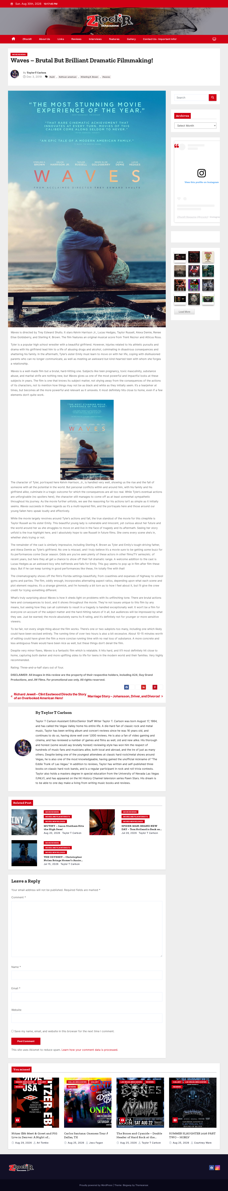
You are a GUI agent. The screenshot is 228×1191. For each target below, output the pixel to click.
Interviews (95, 39)
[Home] (13, 39)
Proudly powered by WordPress (96, 1185)
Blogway (127, 1185)
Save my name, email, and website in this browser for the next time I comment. (64, 1031)
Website (16, 1009)
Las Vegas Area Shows (131, 1082)
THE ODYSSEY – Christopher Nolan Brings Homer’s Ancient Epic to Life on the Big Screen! (64, 860)
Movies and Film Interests (57, 817)
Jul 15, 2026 (51, 864)
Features (114, 39)
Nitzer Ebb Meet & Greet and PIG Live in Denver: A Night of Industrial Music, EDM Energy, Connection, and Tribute (34, 1139)
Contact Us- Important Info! (160, 39)
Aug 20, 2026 (52, 832)
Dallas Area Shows (77, 1082)
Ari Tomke (42, 1142)
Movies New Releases (55, 821)
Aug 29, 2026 (24, 1142)
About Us (44, 39)
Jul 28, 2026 (129, 832)
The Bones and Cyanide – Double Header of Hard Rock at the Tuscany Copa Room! (139, 1137)
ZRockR (27, 39)
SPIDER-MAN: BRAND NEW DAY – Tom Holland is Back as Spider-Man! (141, 829)
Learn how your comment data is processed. (90, 1049)
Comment (18, 897)
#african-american (67, 77)
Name (16, 967)
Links (61, 39)
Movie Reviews (19, 54)
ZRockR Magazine (187, 217)
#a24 (52, 77)
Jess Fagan (95, 1142)
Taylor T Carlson (36, 72)
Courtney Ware (202, 1142)
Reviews (76, 39)
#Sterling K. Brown (89, 77)
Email (15, 988)
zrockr (203, 217)
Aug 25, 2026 (76, 1142)
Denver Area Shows (25, 1082)
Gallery (131, 39)
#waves (106, 77)
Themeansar (141, 1185)
